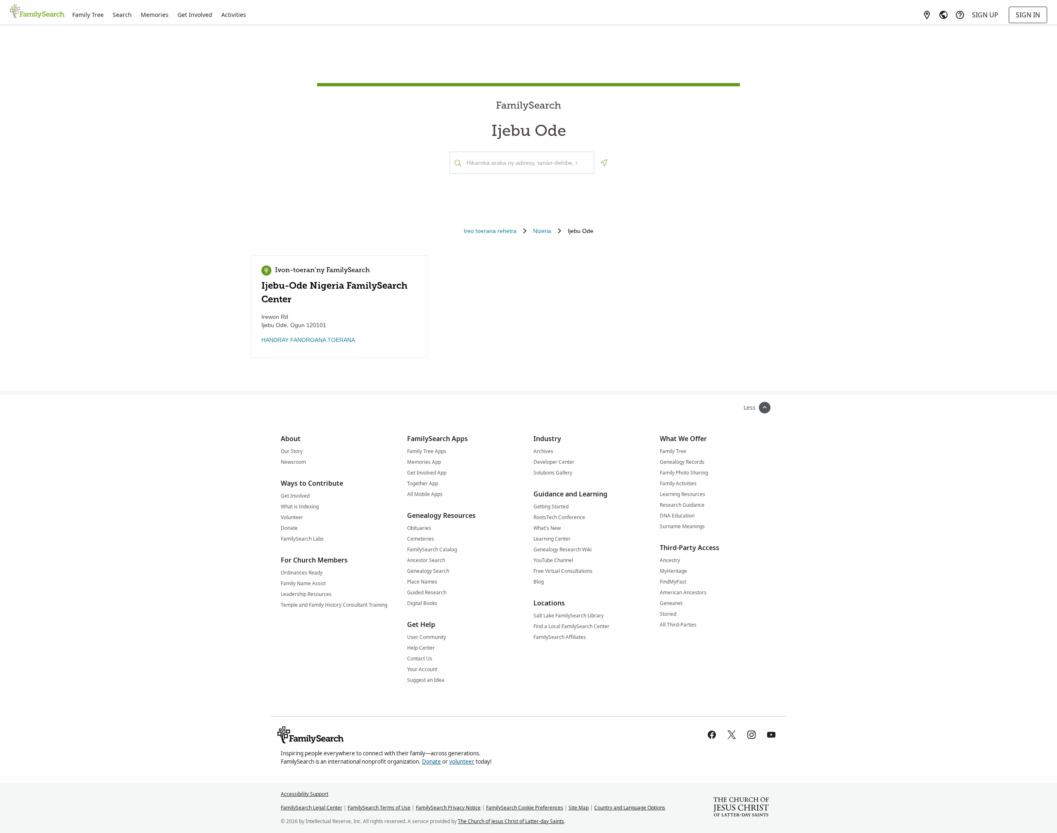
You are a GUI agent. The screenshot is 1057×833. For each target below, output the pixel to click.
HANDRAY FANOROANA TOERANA (308, 340)
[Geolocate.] (604, 162)
